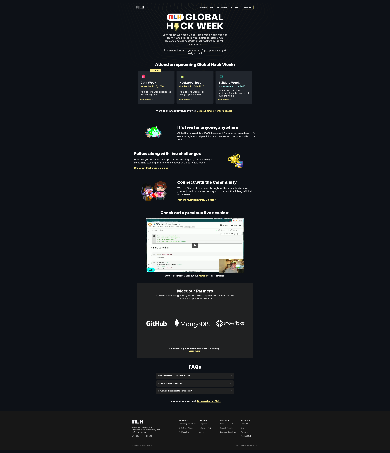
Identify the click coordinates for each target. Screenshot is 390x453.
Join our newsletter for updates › (215, 110)
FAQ (217, 7)
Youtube (202, 276)
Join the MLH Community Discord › (196, 199)
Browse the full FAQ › (209, 401)
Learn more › (195, 351)
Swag (211, 7)
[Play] (195, 245)
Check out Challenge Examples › (152, 168)
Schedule (203, 7)
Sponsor (224, 7)
